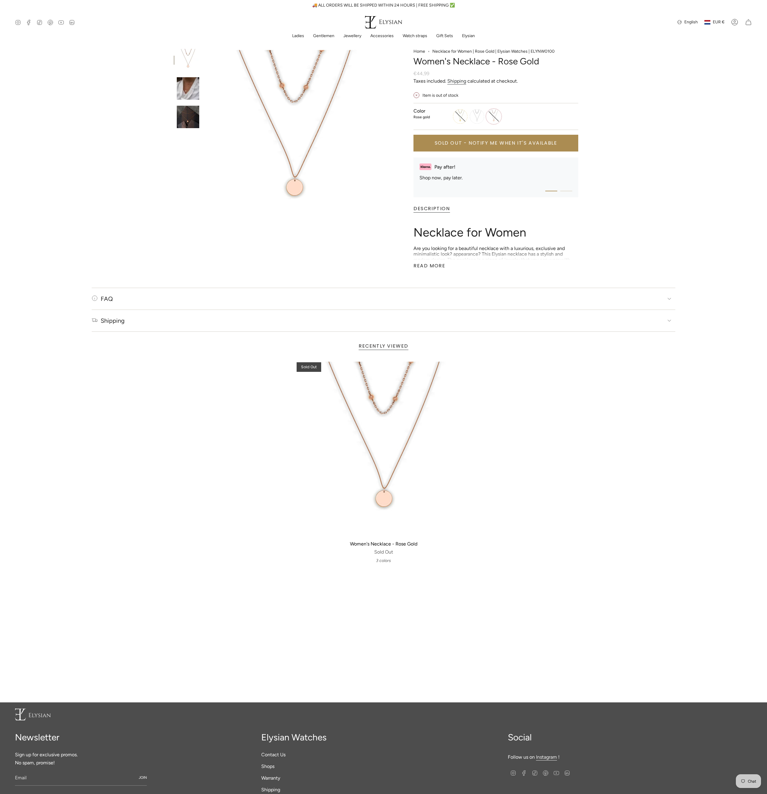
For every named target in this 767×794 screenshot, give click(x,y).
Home (419, 51)
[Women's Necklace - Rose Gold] (383, 449)
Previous (205, 138)
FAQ (107, 298)
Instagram (546, 757)
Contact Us (273, 754)
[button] (298, 36)
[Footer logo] (33, 714)
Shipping (456, 81)
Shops (267, 766)
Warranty (270, 778)
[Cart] (748, 22)
